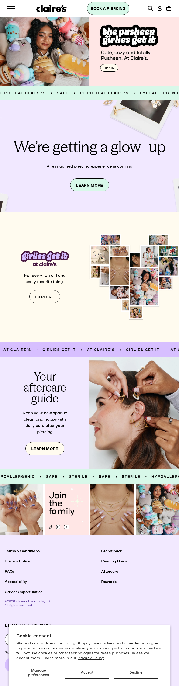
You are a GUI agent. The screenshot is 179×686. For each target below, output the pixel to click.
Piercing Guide (114, 560)
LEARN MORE (89, 185)
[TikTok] (50, 527)
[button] (11, 8)
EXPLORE (44, 296)
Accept (87, 672)
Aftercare (109, 571)
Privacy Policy (91, 657)
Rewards (109, 581)
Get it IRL (109, 67)
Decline (135, 672)
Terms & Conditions (22, 550)
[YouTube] (67, 527)
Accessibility (16, 581)
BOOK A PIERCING (108, 8)
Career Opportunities (23, 591)
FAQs (10, 571)
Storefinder (111, 550)
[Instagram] (58, 527)
